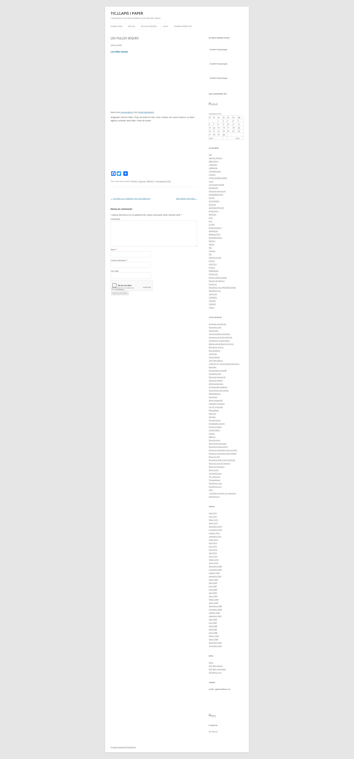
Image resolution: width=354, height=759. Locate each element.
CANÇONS (213, 164)
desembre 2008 (215, 606)
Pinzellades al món (217, 423)
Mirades (212, 417)
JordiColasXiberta (146, 112)
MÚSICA (212, 241)
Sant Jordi (213, 294)
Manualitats (214, 410)
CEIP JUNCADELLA (216, 360)
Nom (114, 249)
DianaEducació (215, 374)
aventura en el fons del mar (220, 337)
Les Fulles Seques (119, 51)
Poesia (212, 433)
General (141, 181)
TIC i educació (214, 476)
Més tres (212, 413)
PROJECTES (213, 274)
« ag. (211, 138)
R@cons (212, 437)
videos (211, 307)
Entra (211, 662)
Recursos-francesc (217, 467)
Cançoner (213, 354)
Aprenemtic (213, 330)
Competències (215, 171)
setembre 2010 (215, 536)
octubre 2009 (214, 573)
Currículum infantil (216, 184)
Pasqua (212, 251)
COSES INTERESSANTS (218, 178)
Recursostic (213, 470)
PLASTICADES (214, 430)
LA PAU (212, 224)
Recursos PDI (214, 457)
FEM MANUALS (215, 394)
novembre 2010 (215, 530)
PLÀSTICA (213, 264)
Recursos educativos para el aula (223, 450)
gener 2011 (213, 523)
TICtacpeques (214, 480)
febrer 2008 (213, 636)
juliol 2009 (213, 583)
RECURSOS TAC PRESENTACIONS (222, 287)
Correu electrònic (119, 260)
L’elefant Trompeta (217, 403)
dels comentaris (217, 669)
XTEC (211, 490)
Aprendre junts (215, 327)
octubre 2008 (214, 613)
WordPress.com (215, 483)
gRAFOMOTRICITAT (216, 208)
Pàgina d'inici (116, 26)
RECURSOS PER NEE (186, 198)
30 (224, 134)
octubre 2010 (214, 533)
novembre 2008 (215, 609)
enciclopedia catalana (218, 387)
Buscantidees (214, 350)
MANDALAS (213, 231)
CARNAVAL (213, 168)
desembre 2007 (215, 642)
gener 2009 (213, 603)
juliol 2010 (213, 543)
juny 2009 (213, 586)
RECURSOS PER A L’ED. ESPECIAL (222, 460)
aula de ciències (215, 158)
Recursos (213, 284)
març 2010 (213, 556)
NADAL (211, 244)
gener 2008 (213, 639)
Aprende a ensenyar (217, 324)
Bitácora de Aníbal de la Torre (221, 344)
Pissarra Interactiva (183, 26)
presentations (127, 112)
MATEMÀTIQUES (215, 237)
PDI (210, 254)
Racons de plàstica (217, 281)
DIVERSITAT (213, 188)
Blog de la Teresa (216, 347)
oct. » (238, 138)
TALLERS (212, 301)
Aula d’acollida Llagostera (219, 334)
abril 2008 (213, 629)
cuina (211, 181)
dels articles (216, 666)
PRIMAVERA (213, 271)
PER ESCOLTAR (215, 257)
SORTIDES (213, 297)
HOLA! (165, 26)
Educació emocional (217, 191)
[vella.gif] (213, 104)
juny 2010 (213, 546)
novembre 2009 (215, 569)
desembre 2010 (215, 526)
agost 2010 (213, 540)
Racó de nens (214, 440)
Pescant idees (215, 420)
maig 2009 (213, 589)
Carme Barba (214, 357)
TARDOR (149, 181)
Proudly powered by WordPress (123, 747)
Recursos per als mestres (219, 463)
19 (239, 127)
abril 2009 (213, 593)
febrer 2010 (213, 559)
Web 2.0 (215, 731)
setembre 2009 (215, 576)
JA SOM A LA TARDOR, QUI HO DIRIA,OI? (130, 198)
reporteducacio (215, 473)
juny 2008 (213, 623)
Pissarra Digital (215, 427)
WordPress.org (215, 486)
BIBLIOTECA (213, 161)
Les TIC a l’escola (216, 407)
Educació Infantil (149, 26)
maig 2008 (213, 626)
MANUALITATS (214, 234)
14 (214, 127)
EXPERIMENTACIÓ (216, 194)
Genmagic (213, 397)
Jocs (210, 221)
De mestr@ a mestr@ (218, 370)
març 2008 (213, 632)
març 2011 (213, 516)
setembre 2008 (215, 616)
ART (210, 155)
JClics (211, 218)
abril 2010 (213, 553)
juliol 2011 (213, 513)
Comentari (115, 219)
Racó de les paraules (218, 443)
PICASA (212, 261)
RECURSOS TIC (215, 291)
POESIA (212, 267)
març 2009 (213, 596)
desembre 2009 (215, 566)
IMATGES (212, 214)
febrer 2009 (213, 599)
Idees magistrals (216, 400)
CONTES (212, 174)
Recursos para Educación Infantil (222, 453)
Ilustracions (213, 211)
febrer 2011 (213, 520)
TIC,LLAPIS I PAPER (127, 13)
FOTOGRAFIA (214, 201)
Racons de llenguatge (218, 277)
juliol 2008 (213, 619)
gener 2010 (213, 563)
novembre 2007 (215, 646)
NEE (210, 247)
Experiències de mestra (219, 390)
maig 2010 (213, 550)
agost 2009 (213, 579)
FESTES (134, 181)
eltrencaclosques (216, 384)
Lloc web (115, 271)
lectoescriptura (215, 228)
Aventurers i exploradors (219, 340)
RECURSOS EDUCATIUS (218, 447)
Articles (131, 26)
